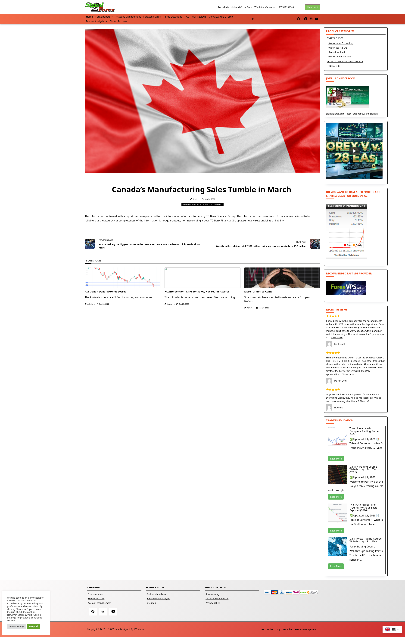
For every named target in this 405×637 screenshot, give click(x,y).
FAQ (187, 16)
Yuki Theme (114, 629)
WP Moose (139, 629)
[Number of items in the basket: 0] (252, 19)
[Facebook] (305, 19)
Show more (337, 337)
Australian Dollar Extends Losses (105, 291)
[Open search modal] (298, 19)
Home (89, 16)
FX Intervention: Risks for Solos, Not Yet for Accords (197, 291)
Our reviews (199, 16)
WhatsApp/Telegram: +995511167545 (274, 7)
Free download (95, 594)
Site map (151, 602)
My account (312, 7)
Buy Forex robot (96, 598)
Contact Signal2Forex (221, 16)
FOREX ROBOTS (335, 38)
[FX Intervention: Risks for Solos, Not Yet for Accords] (202, 277)
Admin (195, 199)
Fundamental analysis (158, 598)
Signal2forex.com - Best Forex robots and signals (352, 113)
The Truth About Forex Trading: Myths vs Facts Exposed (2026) (363, 507)
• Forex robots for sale (339, 56)
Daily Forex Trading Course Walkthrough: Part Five (365, 540)
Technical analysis (156, 594)
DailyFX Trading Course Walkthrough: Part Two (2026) (363, 469)
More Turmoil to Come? (259, 291)
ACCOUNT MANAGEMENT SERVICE (345, 61)
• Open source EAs (337, 47)
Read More (336, 458)
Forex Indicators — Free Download (162, 16)
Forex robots (102, 16)
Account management (128, 16)
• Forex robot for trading (340, 43)
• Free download (336, 52)
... (157, 297)
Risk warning (212, 594)
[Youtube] (316, 19)
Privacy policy (213, 602)
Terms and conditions (217, 598)
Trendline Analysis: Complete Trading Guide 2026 (364, 431)
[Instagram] (311, 19)
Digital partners (118, 21)
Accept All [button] (33, 626)
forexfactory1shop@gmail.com (235, 7)
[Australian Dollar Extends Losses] (123, 277)
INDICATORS (333, 65)
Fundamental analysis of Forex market (202, 204)
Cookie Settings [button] (16, 626)
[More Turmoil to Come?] (282, 277)
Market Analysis (95, 21)
